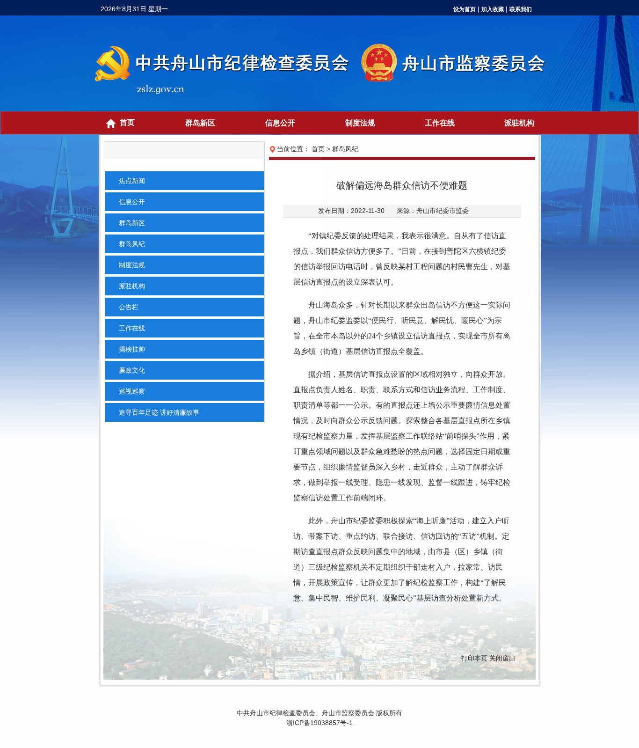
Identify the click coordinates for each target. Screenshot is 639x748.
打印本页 (474, 658)
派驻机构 (519, 123)
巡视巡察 (132, 391)
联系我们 (520, 9)
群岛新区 (200, 123)
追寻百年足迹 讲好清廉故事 (159, 412)
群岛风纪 (132, 244)
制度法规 (360, 123)
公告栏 (128, 307)
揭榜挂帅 (132, 349)
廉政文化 (132, 370)
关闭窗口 (502, 658)
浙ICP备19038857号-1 (319, 722)
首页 (127, 122)
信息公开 (280, 123)
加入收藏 (492, 9)
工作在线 (440, 123)
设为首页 (464, 9)
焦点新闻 (132, 180)
